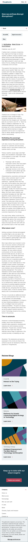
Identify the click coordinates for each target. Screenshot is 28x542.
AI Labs (4, 504)
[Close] (26, 519)
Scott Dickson (6, 46)
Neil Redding (7, 44)
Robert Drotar (16, 44)
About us (4, 493)
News (3, 507)
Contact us (5, 516)
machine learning (15, 89)
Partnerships (5, 499)
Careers (4, 513)
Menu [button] (22, 2)
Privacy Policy (8, 536)
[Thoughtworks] (7, 2)
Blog (4, 39)
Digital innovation (16, 34)
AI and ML (5, 34)
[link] (14, 480)
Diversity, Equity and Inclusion (10, 510)
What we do (5, 496)
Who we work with (7, 502)
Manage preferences (14, 539)
